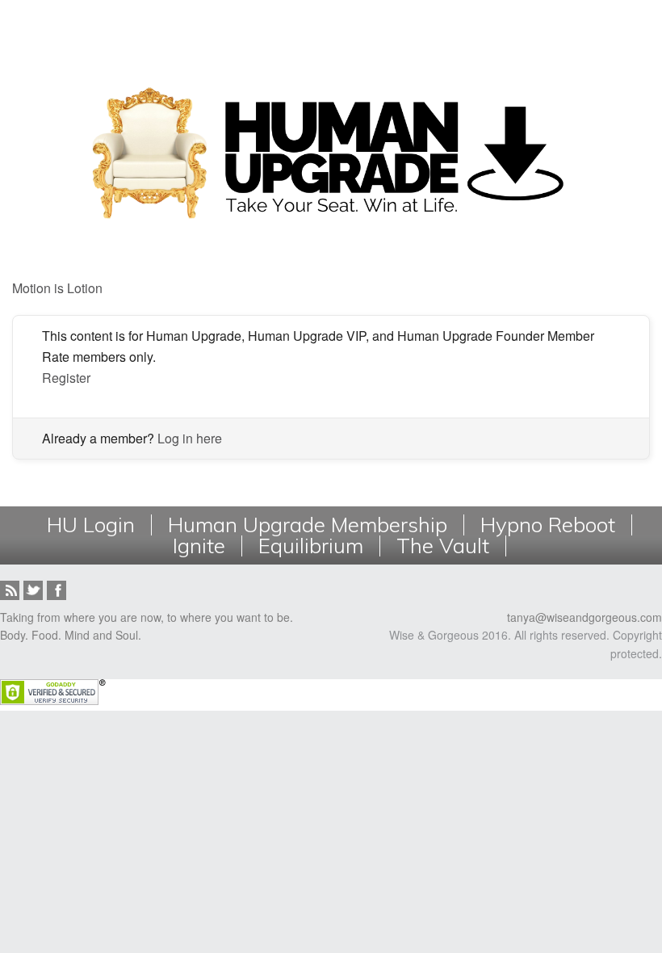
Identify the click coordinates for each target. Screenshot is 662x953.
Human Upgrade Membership (307, 524)
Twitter (33, 590)
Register (66, 377)
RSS (9, 590)
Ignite (199, 545)
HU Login (91, 524)
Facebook (56, 590)
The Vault (442, 545)
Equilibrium (310, 545)
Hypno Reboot (547, 524)
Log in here (189, 438)
